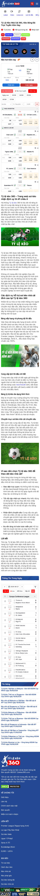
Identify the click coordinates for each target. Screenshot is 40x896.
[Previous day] (5, 586)
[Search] (32, 4)
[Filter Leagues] (35, 587)
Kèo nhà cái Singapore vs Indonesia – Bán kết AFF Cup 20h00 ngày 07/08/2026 (18, 725)
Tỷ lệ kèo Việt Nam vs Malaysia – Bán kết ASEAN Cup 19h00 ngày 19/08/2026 (19, 689)
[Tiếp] (37, 60)
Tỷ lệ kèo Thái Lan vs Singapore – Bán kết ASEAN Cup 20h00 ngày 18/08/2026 (18, 695)
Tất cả (6, 591)
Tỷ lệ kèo (13, 203)
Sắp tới (27, 591)
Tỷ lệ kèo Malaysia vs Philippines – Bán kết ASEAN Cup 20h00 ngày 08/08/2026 (18, 713)
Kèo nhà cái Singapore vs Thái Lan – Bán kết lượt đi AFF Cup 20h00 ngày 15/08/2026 (19, 707)
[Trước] (32, 60)
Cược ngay (29, 85)
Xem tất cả (32, 44)
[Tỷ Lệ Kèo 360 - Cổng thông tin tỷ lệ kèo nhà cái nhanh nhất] (11, 4)
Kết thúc (20, 591)
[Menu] (37, 3)
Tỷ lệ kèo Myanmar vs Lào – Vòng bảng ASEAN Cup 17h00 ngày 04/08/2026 (19, 743)
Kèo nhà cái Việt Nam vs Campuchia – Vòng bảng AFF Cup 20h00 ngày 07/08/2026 (20, 731)
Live (13, 591)
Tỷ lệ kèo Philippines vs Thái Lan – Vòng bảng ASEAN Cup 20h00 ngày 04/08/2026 (20, 737)
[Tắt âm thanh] (37, 104)
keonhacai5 (21, 385)
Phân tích (11, 85)
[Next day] (22, 586)
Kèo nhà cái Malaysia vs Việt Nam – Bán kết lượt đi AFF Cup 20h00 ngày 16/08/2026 (18, 701)
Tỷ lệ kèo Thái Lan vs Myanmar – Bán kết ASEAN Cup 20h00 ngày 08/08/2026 (19, 719)
